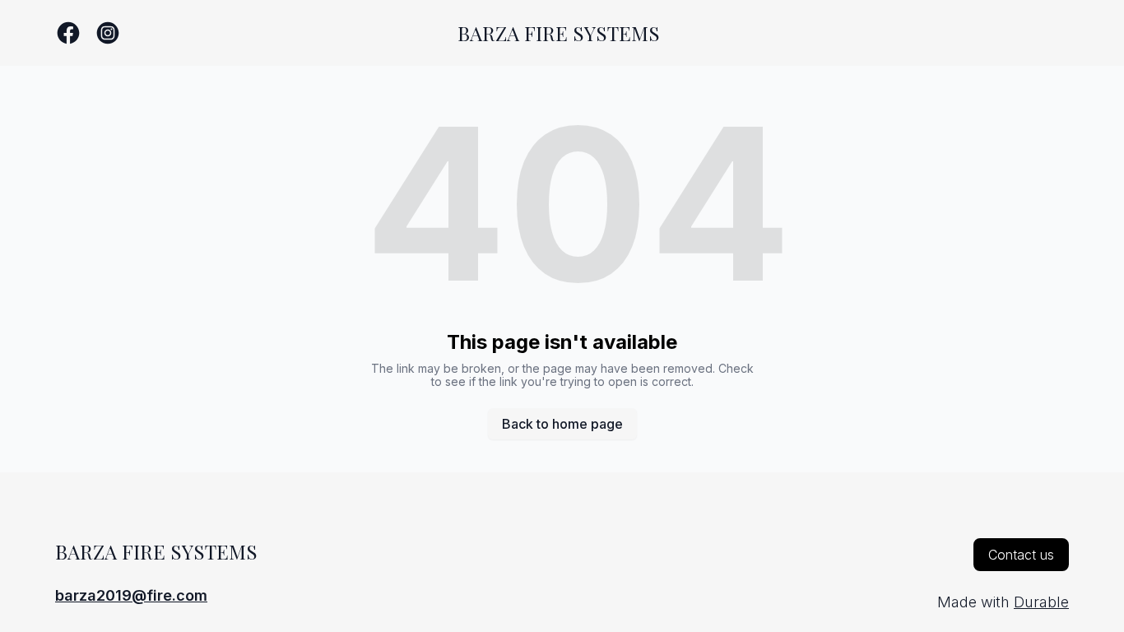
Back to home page (562, 424)
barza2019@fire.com (131, 595)
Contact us (1021, 554)
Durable (1041, 602)
